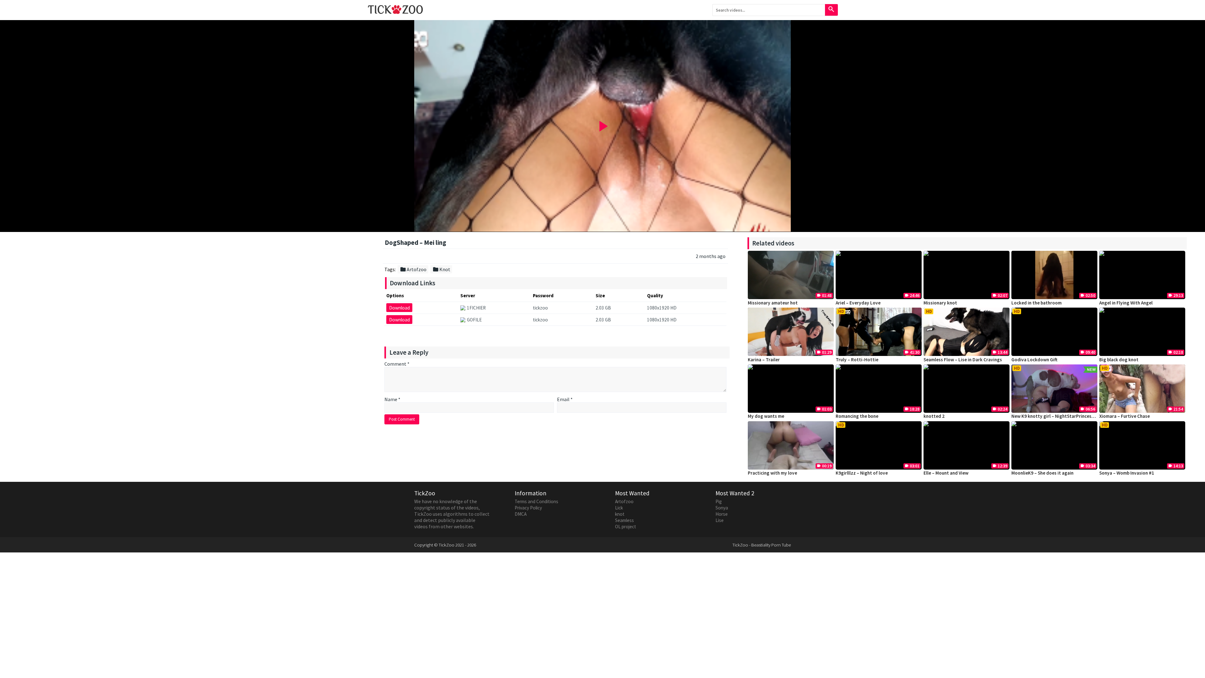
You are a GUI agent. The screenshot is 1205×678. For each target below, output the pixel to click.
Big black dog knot (1118, 360)
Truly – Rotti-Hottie (857, 360)
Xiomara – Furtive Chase (1124, 416)
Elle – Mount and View (946, 473)
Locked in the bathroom (1036, 303)
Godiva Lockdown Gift (1034, 360)
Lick (619, 508)
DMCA (521, 514)
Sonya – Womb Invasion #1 (1126, 473)
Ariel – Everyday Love (858, 303)
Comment (397, 364)
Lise (719, 520)
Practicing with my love (772, 473)
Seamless (624, 520)
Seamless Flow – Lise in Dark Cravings (963, 360)
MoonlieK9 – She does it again (1042, 473)
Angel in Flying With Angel (1126, 303)
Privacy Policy (528, 508)
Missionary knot (940, 303)
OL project (625, 527)
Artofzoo (413, 269)
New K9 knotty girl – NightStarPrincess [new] (1058, 416)
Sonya (721, 508)
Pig (718, 501)
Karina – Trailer (764, 360)
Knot (441, 269)
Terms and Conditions (536, 501)
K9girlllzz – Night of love (862, 473)
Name (392, 399)
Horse (721, 514)
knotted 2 (934, 416)
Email (565, 399)
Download (399, 308)
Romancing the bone (857, 416)
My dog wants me (766, 416)
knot (619, 514)
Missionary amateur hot (773, 303)
